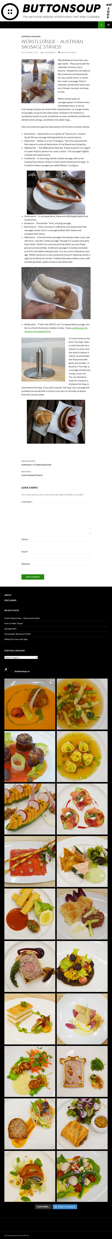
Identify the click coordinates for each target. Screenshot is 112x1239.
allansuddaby (49, 52)
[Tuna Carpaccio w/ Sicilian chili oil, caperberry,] (29, 861)
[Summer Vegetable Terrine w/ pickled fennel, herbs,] (29, 1176)
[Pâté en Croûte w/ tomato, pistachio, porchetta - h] (82, 1071)
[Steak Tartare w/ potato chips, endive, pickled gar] (82, 913)
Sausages (36, 36)
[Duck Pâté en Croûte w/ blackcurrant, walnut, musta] (29, 966)
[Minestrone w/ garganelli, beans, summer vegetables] (82, 704)
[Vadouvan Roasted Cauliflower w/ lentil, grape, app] (82, 966)
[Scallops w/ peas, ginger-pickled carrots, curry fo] (29, 1071)
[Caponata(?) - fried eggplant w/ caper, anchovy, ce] (29, 756)
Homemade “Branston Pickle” (17, 634)
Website (25, 563)
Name (25, 539)
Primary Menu (108, 24)
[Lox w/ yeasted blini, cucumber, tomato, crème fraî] (82, 809)
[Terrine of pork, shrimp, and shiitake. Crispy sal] (29, 1123)
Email (24, 551)
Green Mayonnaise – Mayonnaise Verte (22, 618)
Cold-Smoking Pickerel (31, 473)
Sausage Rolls (10, 628)
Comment (27, 501)
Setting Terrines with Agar (16, 639)
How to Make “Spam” (13, 623)
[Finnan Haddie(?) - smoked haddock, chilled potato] (82, 1018)
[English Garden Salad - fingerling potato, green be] (82, 1176)
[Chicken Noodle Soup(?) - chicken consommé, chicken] (82, 756)
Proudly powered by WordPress (16, 1235)
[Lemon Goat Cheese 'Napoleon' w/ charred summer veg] (29, 1018)
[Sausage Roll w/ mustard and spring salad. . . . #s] (82, 1123)
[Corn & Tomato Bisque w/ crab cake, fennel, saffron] (29, 704)
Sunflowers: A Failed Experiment (36, 463)
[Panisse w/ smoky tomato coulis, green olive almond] (29, 913)
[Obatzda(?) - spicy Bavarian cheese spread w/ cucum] (29, 809)
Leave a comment (69, 52)
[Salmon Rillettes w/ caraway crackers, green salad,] (82, 861)
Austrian (25, 36)
